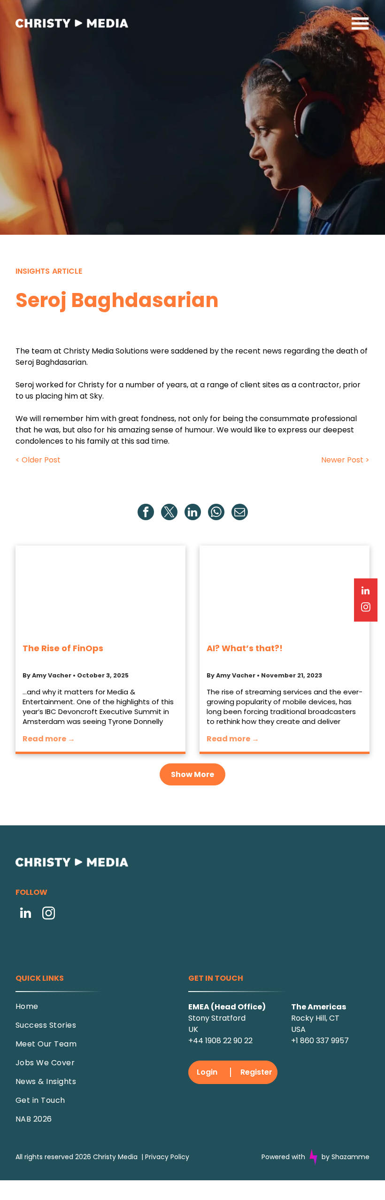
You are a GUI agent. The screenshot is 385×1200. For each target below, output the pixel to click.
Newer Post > (345, 459)
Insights (32, 271)
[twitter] (169, 513)
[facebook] (146, 513)
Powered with (283, 1157)
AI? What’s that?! (245, 648)
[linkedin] (193, 513)
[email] (239, 513)
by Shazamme (346, 1157)
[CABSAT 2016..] (100, 590)
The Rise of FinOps (63, 648)
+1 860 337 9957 (320, 1040)
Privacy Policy (167, 1157)
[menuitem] (91, 1009)
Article (67, 271)
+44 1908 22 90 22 (220, 1040)
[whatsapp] (216, 513)
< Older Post (38, 459)
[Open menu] (360, 23)
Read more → (49, 738)
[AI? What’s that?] (285, 590)
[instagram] (48, 914)
